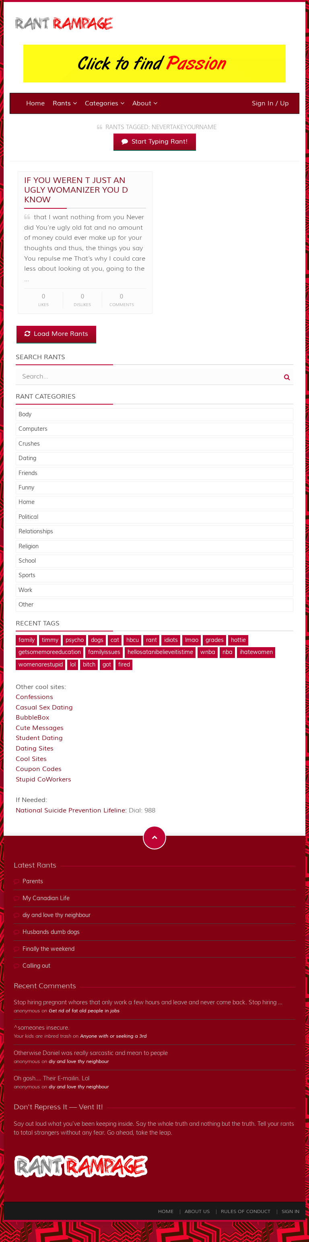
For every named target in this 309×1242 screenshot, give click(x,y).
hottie (238, 640)
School (27, 561)
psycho (75, 640)
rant (151, 640)
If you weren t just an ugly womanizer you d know (76, 190)
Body (25, 414)
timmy (50, 640)
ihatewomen (256, 652)
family (27, 640)
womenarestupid (41, 664)
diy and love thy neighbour (57, 915)
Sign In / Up (270, 103)
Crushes (29, 444)
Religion (29, 546)
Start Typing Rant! (159, 142)
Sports (27, 575)
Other (26, 605)
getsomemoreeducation (50, 652)
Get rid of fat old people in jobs (84, 1011)
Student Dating (39, 738)
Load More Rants (60, 334)
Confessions (34, 697)
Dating (27, 458)
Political (28, 517)
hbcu (132, 640)
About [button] (142, 103)
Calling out (36, 966)
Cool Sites (31, 759)
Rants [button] (63, 103)
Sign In (290, 1212)
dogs (97, 640)
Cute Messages (40, 728)
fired (124, 664)
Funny (26, 487)
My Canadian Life (46, 898)
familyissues (104, 652)
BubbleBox (32, 718)
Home (35, 103)
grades (215, 640)
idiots (171, 640)
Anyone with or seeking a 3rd (113, 1036)
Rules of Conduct (245, 1212)
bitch (89, 664)
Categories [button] (102, 103)
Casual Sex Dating (44, 707)
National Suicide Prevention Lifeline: (72, 810)
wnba (207, 652)
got (107, 664)
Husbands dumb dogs (51, 932)
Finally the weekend (48, 949)
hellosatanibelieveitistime (160, 652)
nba (227, 652)
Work (25, 590)
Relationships (36, 531)
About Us (197, 1212)
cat (115, 640)
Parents (33, 881)
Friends (28, 473)
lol (73, 664)
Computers (33, 429)
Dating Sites (35, 748)
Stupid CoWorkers (43, 779)
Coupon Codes (39, 769)
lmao (191, 640)
